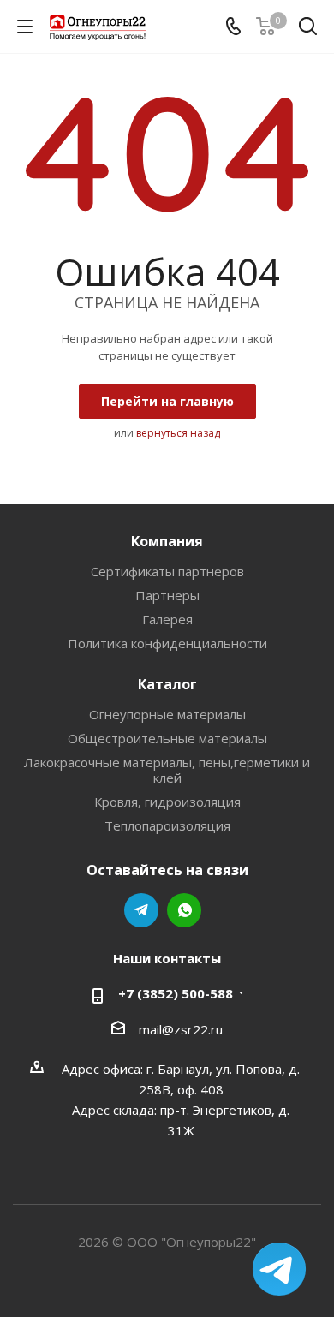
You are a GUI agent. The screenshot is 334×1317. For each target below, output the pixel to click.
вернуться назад (178, 433)
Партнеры (167, 595)
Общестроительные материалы (167, 738)
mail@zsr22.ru (181, 1029)
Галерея (167, 619)
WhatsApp (184, 910)
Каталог (167, 684)
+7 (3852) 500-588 (175, 993)
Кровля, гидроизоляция (167, 801)
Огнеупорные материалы (167, 714)
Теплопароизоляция (167, 825)
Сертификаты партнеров (167, 571)
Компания (167, 541)
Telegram (141, 910)
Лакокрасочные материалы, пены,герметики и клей (167, 770)
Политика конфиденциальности (167, 643)
